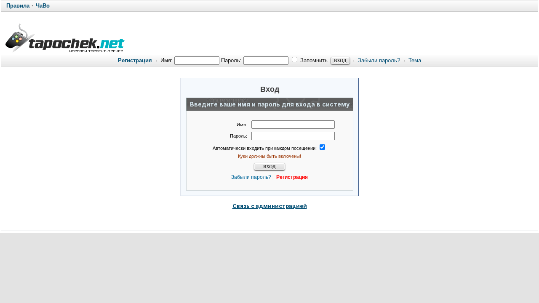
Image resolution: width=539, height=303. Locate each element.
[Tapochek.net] (64, 37)
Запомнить (313, 60)
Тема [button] (414, 60)
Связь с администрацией (269, 205)
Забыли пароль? (379, 60)
